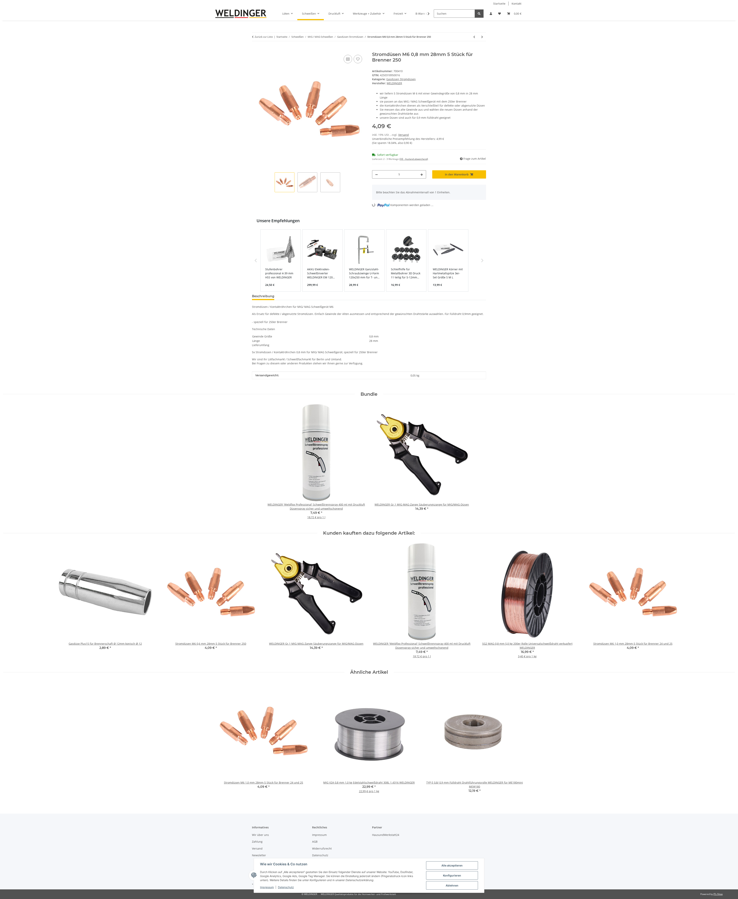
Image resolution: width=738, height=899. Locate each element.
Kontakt (516, 3)
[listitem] (280, 260)
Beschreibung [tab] (263, 296)
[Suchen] (479, 13)
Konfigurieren (452, 875)
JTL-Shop (718, 894)
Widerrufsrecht (322, 848)
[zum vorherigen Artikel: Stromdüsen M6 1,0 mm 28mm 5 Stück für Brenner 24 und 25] (474, 37)
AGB (314, 841)
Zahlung (257, 841)
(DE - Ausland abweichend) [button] (413, 159)
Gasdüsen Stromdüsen (401, 79)
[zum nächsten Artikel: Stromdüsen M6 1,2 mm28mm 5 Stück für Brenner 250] (482, 37)
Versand (403, 135)
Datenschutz (286, 887)
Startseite (499, 3)
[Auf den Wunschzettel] (358, 59)
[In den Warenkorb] (255, 50)
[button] (491, 13)
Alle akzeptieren (452, 865)
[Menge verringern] (376, 174)
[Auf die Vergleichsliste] (348, 59)
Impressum (267, 887)
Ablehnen (452, 885)
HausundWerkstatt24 (385, 835)
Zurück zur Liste (264, 36)
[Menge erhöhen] (421, 174)
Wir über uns (260, 835)
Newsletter (259, 855)
